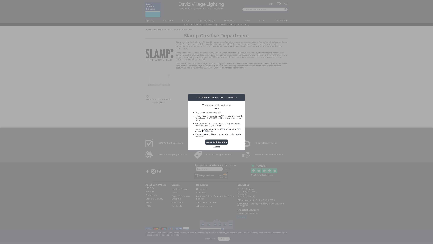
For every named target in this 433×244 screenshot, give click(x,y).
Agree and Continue (216, 142)
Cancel (216, 147)
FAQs (205, 131)
